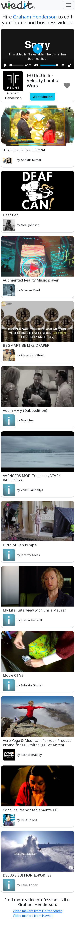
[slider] (16, 65)
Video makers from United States (37, 911)
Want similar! (43, 97)
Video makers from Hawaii (33, 915)
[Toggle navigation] (68, 5)
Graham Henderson (35, 16)
